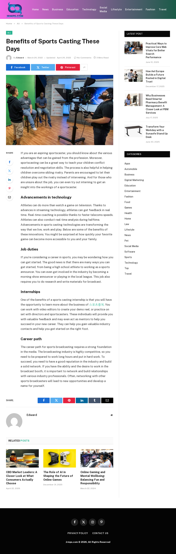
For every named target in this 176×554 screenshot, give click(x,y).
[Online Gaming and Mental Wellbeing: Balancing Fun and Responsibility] (96, 458)
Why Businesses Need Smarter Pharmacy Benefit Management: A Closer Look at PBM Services (157, 104)
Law (126, 224)
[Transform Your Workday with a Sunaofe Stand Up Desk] (133, 131)
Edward (20, 57)
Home (35, 9)
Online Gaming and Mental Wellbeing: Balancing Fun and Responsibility (92, 478)
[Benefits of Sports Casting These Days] (59, 110)
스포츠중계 (96, 304)
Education (73, 9)
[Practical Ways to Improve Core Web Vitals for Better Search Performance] (133, 47)
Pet (126, 240)
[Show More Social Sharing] (84, 67)
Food (127, 202)
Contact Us (100, 533)
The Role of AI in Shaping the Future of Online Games (58, 476)
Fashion (150, 9)
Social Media (103, 9)
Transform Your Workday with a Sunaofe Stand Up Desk (157, 131)
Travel (163, 9)
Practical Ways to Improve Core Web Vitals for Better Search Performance (156, 50)
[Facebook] (9, 162)
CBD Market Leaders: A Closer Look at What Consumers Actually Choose (21, 478)
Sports (128, 257)
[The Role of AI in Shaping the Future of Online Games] (59, 458)
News (45, 9)
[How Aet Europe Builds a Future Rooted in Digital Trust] (133, 75)
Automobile (130, 169)
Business (57, 9)
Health (128, 213)
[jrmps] (14, 9)
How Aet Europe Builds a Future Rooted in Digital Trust (156, 76)
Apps (127, 163)
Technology (89, 9)
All (9, 33)
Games (128, 207)
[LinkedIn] (9, 179)
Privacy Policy (78, 533)
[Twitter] (9, 170)
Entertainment (133, 9)
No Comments (84, 57)
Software (129, 251)
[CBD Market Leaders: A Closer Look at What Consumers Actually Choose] (22, 458)
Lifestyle (116, 9)
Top (126, 268)
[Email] (9, 197)
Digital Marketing (134, 180)
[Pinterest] (9, 188)
